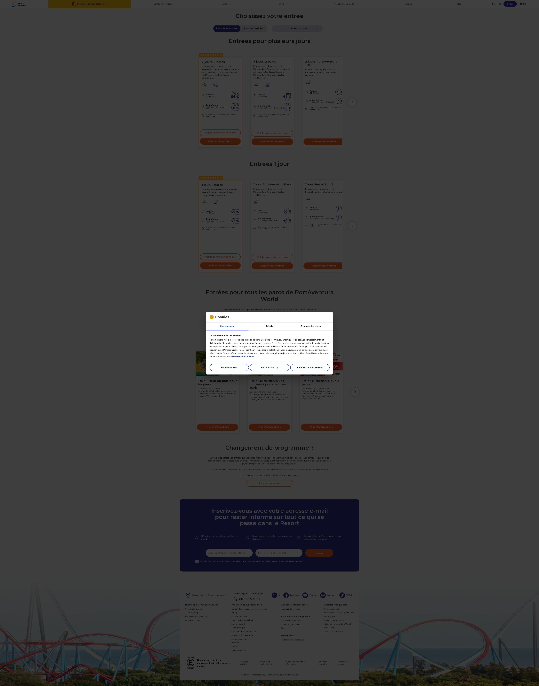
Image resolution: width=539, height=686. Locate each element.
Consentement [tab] (227, 326)
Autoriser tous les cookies (310, 367)
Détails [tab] (269, 326)
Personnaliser (268, 367)
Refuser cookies (229, 367)
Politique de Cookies (243, 357)
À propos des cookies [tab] (311, 326)
